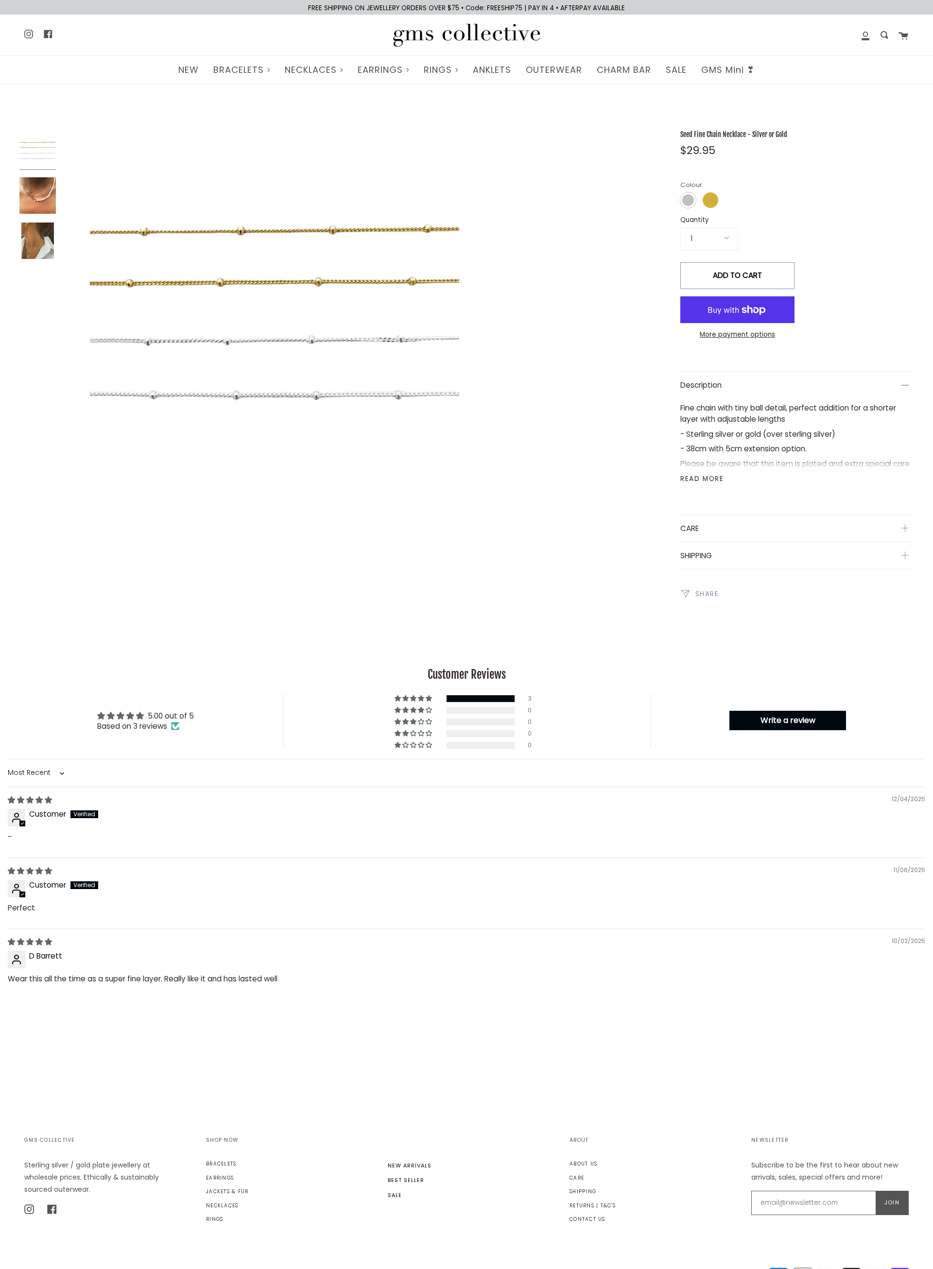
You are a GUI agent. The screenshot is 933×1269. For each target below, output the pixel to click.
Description (701, 385)
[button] (414, 698)
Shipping (583, 1191)
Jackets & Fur (227, 1191)
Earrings (220, 1178)
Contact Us (587, 1219)
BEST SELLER (406, 1180)
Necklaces (222, 1205)
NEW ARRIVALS (410, 1165)
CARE (689, 528)
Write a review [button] (787, 720)
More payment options (737, 334)
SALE (395, 1195)
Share (705, 593)
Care (577, 1178)
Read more (702, 479)
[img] (30, 800)
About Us (583, 1164)
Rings (214, 1219)
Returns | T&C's (593, 1205)
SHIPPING (696, 555)
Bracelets (221, 1164)
